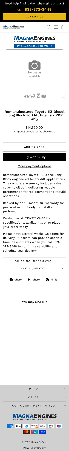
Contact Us (34, 16)
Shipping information (34, 261)
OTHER (33, 397)
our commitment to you (33, 405)
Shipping (19, 131)
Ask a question (34, 268)
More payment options (34, 166)
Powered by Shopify (34, 448)
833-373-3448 (34, 9)
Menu (33, 388)
